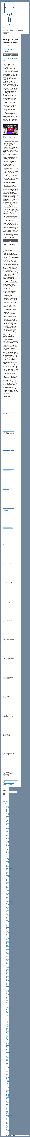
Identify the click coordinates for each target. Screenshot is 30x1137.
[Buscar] (4, 794)
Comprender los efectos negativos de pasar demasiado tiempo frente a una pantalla (9, 946)
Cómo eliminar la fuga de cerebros (8, 809)
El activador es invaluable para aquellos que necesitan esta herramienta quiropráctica (9, 896)
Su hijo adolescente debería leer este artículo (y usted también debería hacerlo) (9, 832)
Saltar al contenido (5, 1)
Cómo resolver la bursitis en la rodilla (8, 845)
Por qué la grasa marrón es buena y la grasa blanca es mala (7, 980)
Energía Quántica (7, 27)
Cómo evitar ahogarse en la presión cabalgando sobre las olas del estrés (9, 867)
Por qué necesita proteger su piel (8, 1062)
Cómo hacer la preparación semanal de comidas (9, 819)
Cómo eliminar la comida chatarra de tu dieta (8, 995)
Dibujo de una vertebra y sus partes (10, 55)
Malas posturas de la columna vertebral (8, 783)
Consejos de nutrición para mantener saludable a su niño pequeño (8, 1015)
